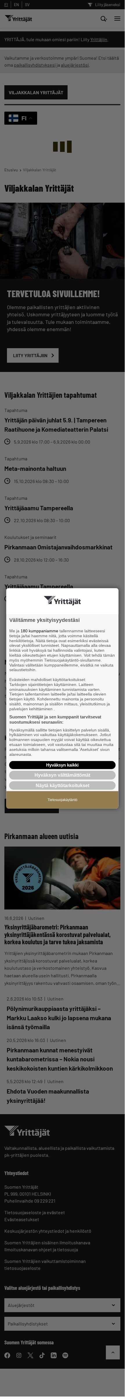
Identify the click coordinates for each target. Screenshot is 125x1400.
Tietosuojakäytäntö (62, 800)
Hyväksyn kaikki (62, 764)
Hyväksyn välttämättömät (62, 775)
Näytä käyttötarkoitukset (62, 785)
